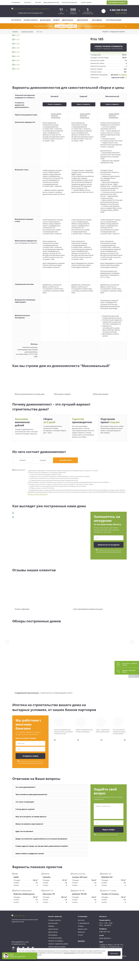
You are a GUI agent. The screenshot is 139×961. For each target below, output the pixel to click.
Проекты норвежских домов (58, 944)
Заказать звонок (121, 13)
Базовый (22, 460)
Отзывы (81, 926)
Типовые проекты (31, 20)
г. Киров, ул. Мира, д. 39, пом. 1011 (111, 945)
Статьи (80, 935)
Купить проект (86, 2)
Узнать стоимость (54, 104)
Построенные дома (113, 20)
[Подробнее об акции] (69, 26)
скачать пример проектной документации (56, 115)
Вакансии (81, 932)
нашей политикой (69, 953)
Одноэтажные (67, 20)
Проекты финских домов (56, 947)
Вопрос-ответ (82, 929)
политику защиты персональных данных (108, 552)
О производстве (83, 923)
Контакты (27, 2)
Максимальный (65, 460)
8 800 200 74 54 (118, 9)
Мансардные (97, 20)
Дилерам (81, 941)
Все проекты (16, 20)
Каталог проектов (55, 916)
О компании (15, 2)
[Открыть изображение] (50, 36)
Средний (43, 460)
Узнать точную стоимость (108, 47)
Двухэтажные (82, 20)
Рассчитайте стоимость (117, 2)
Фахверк (56, 20)
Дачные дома (45, 20)
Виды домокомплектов (51, 2)
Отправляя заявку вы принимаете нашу (108, 551)
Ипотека (38, 2)
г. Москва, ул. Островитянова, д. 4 (111, 947)
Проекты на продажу (55, 941)
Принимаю (114, 953)
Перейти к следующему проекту (113, 32)
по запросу (123, 75)
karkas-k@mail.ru (105, 938)
